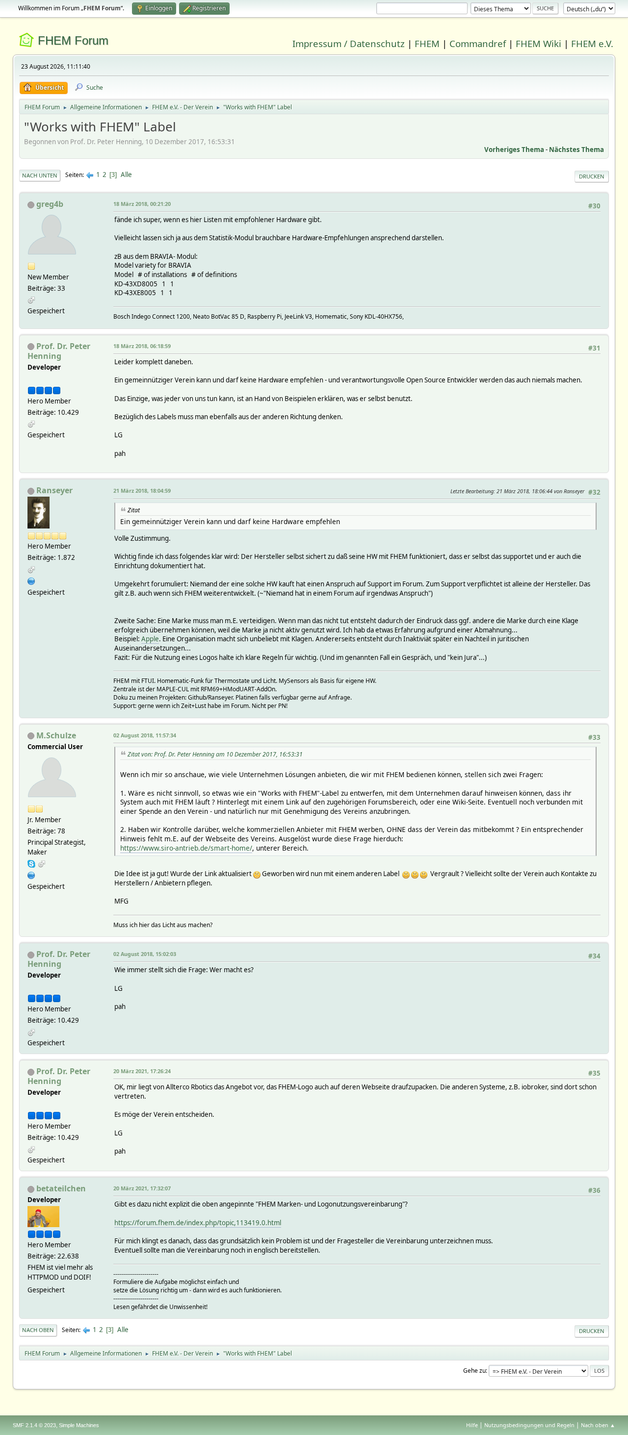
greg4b (49, 204)
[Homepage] (31, 580)
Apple (150, 638)
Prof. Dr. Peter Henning (58, 351)
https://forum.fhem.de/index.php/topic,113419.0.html (197, 1222)
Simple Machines (79, 1425)
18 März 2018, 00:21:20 (142, 203)
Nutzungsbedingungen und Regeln (529, 1425)
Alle (126, 174)
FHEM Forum (73, 40)
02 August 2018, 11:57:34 (144, 735)
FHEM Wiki (538, 43)
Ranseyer (54, 490)
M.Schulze (56, 735)
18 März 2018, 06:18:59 (142, 346)
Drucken (591, 176)
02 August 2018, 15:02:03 (144, 953)
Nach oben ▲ (598, 1425)
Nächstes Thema (576, 149)
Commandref (477, 43)
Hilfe (472, 1425)
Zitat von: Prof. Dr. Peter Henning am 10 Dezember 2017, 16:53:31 (215, 754)
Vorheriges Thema (514, 149)
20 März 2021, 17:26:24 (142, 1071)
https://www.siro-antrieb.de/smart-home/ (186, 848)
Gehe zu (474, 1370)
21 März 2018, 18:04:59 (142, 490)
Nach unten (39, 175)
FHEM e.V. (592, 43)
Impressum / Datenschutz (348, 43)
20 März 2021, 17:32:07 (142, 1188)
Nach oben (38, 1330)
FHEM (427, 43)
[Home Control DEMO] (31, 874)
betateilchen (61, 1188)
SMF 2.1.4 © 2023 (34, 1425)
